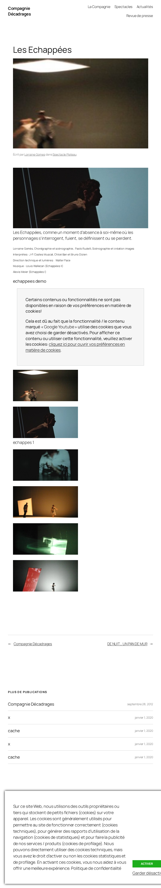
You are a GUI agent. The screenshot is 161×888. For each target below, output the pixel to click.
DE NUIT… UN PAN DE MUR (127, 643)
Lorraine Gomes (34, 154)
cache (14, 730)
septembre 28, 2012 (140, 704)
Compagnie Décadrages (19, 11)
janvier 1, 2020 (144, 717)
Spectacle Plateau (64, 154)
